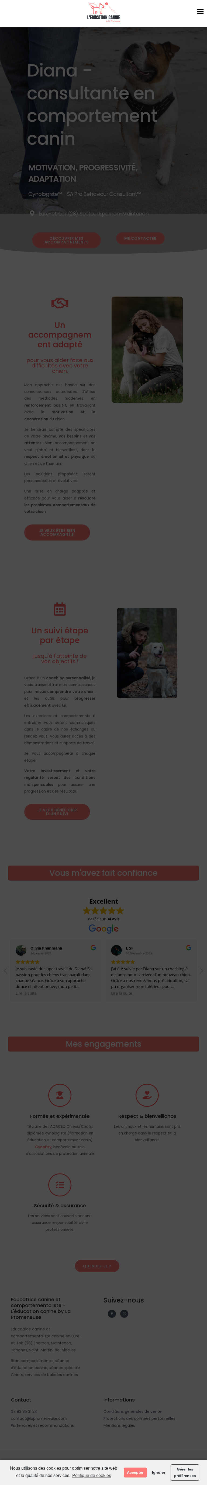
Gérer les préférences (185, 1472)
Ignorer (158, 1472)
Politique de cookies (91, 1475)
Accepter (135, 1472)
